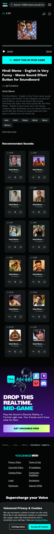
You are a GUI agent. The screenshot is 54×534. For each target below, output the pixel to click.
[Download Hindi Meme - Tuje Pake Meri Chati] (44, 247)
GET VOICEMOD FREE (26, 428)
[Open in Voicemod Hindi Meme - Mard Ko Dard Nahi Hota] (33, 351)
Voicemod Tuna (6, 445)
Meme (24, 445)
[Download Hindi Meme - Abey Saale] (20, 316)
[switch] (4, 51)
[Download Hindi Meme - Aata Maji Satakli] (44, 177)
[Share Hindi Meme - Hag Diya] (15, 351)
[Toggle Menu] (49, 4)
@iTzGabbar (12, 85)
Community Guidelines (34, 474)
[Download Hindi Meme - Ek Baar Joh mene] (20, 282)
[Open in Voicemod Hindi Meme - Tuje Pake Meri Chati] (33, 247)
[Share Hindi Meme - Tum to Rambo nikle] (15, 212)
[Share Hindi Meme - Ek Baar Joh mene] (15, 282)
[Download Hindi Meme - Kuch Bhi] (44, 316)
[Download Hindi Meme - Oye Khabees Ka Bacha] (20, 247)
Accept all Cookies (39, 527)
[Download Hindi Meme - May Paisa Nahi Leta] (44, 282)
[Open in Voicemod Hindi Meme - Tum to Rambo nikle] (9, 212)
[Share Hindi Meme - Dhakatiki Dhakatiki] (15, 177)
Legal (10, 480)
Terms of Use (35, 462)
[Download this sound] (49, 14)
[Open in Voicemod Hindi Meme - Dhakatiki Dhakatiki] (9, 177)
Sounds (16, 445)
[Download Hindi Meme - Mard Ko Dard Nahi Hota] (44, 351)
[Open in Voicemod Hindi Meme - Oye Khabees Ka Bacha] (9, 247)
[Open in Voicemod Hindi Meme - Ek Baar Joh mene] (9, 282)
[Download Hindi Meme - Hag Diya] (20, 351)
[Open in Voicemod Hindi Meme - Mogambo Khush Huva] (33, 212)
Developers (34, 480)
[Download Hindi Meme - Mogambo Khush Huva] (44, 212)
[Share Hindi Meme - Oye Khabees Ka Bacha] (15, 247)
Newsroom (13, 486)
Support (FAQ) (35, 486)
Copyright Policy (15, 467)
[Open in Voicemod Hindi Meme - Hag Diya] (9, 351)
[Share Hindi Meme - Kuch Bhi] (39, 316)
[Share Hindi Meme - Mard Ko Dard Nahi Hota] (39, 351)
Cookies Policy (40, 520)
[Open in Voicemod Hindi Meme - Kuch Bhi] (33, 316)
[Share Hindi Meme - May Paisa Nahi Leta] (39, 282)
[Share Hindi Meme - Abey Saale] (15, 316)
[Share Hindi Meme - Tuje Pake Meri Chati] (39, 247)
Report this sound (9, 132)
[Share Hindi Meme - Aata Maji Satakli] (39, 177)
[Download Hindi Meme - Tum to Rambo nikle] (20, 212)
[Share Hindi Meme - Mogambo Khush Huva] (39, 212)
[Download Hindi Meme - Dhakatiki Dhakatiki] (20, 177)
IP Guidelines (35, 467)
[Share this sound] (44, 14)
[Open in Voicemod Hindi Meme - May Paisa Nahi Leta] (33, 282)
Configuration (18, 527)
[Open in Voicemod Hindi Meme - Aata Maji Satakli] (33, 177)
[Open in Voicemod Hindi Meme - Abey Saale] (9, 316)
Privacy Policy (14, 462)
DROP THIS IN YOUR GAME (29, 60)
